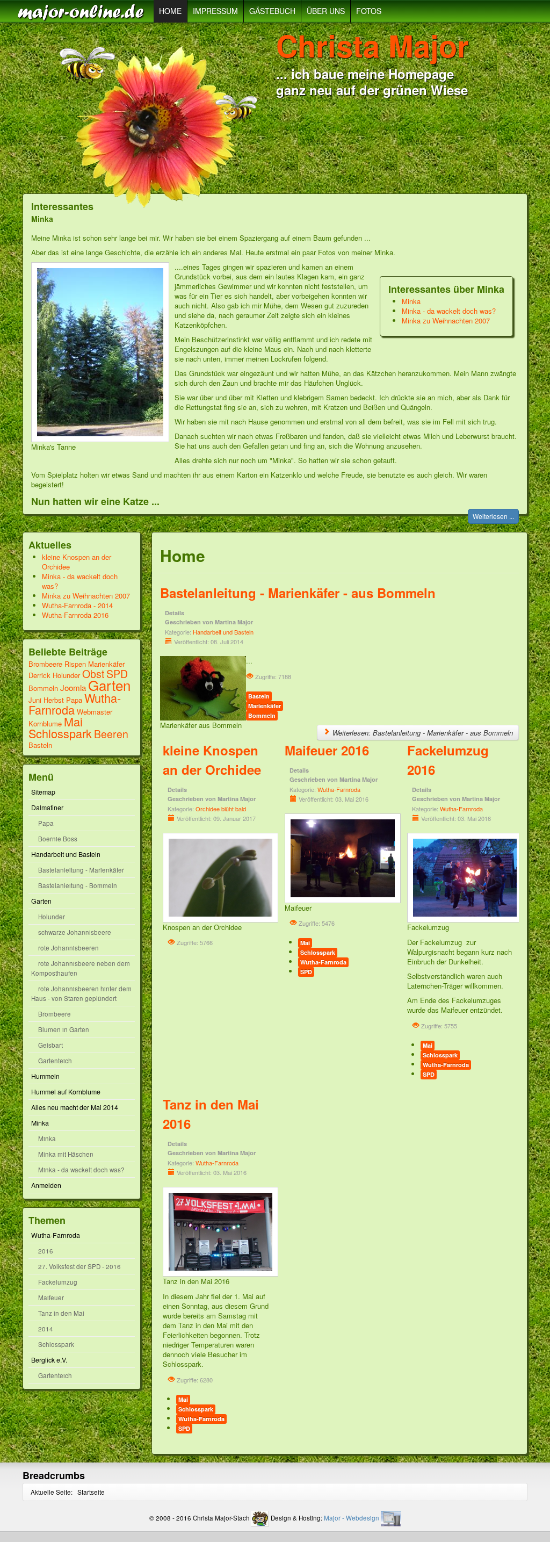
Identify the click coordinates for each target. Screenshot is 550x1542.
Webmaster (94, 712)
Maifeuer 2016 (327, 750)
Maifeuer (51, 1297)
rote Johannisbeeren (68, 947)
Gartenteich (55, 1060)
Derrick (40, 675)
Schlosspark (60, 733)
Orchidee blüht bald (221, 808)
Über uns (326, 10)
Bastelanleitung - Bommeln (77, 885)
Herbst (54, 700)
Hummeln (45, 1076)
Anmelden (46, 1185)
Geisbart (50, 1045)
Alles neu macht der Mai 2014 (74, 1107)
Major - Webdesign (351, 1518)
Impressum (215, 10)
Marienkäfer (106, 664)
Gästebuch (272, 10)
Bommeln (43, 688)
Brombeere (45, 664)
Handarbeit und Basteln (65, 854)
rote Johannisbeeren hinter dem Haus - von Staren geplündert (81, 993)
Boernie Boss (57, 838)
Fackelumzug (57, 1282)
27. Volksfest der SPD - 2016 (79, 1266)
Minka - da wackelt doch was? (449, 311)
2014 (45, 1328)
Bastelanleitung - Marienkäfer (81, 870)
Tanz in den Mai (61, 1313)
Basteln (40, 745)
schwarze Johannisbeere (74, 932)
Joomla (73, 687)
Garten (109, 685)
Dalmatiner (47, 807)
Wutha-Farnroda (55, 1235)
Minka (411, 301)
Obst (93, 673)
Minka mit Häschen (65, 1154)
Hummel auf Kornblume (65, 1092)
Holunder (66, 675)
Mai (73, 721)
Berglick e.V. (49, 1360)
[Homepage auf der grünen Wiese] (83, 11)
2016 (45, 1250)
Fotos (368, 10)
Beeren (111, 733)
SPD (117, 673)
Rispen (75, 664)
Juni (34, 700)
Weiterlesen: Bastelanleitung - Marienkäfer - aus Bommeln (421, 732)
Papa (74, 700)
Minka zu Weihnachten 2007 (446, 320)
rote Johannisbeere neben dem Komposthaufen (80, 968)
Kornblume (45, 723)
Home (170, 10)
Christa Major (372, 45)
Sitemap (43, 792)
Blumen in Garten (63, 1029)
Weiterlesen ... (493, 516)
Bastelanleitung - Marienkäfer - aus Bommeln (298, 592)
